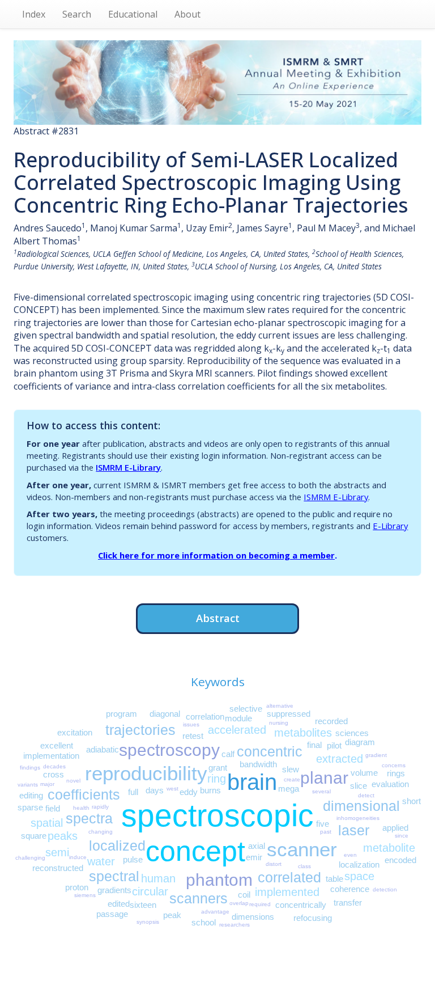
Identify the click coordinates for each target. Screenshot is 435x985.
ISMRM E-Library (128, 467)
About (187, 14)
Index (33, 14)
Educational (132, 14)
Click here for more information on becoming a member (216, 555)
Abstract (218, 618)
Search (76, 14)
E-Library (390, 525)
